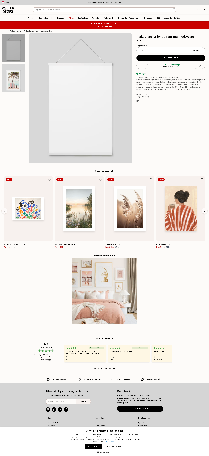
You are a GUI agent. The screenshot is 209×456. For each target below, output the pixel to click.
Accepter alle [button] (94, 446)
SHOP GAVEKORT (142, 409)
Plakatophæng (15, 31)
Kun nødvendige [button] (114, 446)
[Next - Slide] (205, 211)
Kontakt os (142, 426)
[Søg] (174, 9)
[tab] (198, 10)
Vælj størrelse (141, 46)
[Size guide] (142, 66)
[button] (104, 452)
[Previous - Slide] (4, 211)
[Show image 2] (13, 78)
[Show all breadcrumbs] (4, 31)
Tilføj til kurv (171, 58)
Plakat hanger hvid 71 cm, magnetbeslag (38, 31)
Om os (97, 423)
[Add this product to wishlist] (199, 66)
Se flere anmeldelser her (104, 368)
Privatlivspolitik (111, 442)
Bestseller (51, 426)
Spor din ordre (144, 423)
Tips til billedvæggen (56, 423)
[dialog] (104, 441)
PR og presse (100, 426)
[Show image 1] (13, 48)
